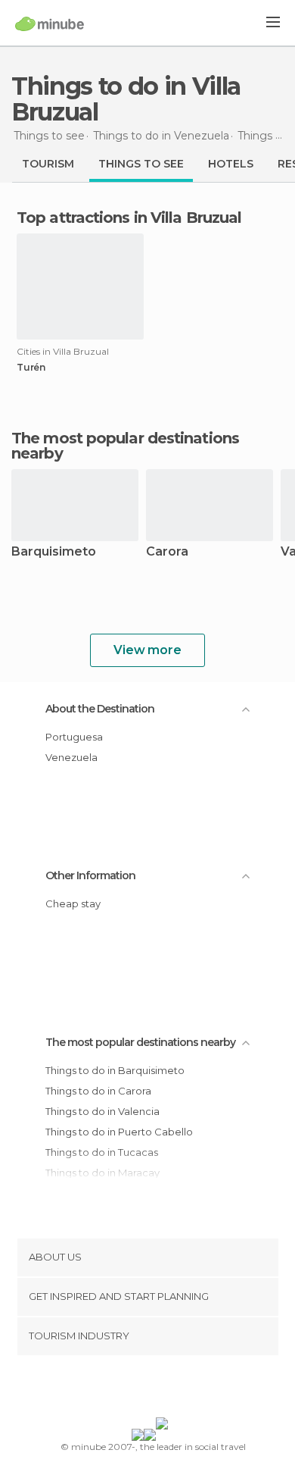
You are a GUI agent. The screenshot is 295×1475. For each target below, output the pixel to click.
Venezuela (71, 757)
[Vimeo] (163, 1389)
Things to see (141, 164)
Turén (31, 367)
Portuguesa (74, 737)
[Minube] (49, 23)
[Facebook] (124, 1389)
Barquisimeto (53, 552)
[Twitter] (143, 1389)
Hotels (230, 164)
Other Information (90, 875)
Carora (167, 552)
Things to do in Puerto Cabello (119, 1132)
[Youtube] (183, 1389)
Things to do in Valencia (102, 1111)
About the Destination (99, 709)
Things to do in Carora (98, 1091)
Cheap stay (73, 903)
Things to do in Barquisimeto (115, 1070)
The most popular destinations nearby (125, 446)
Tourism (48, 164)
